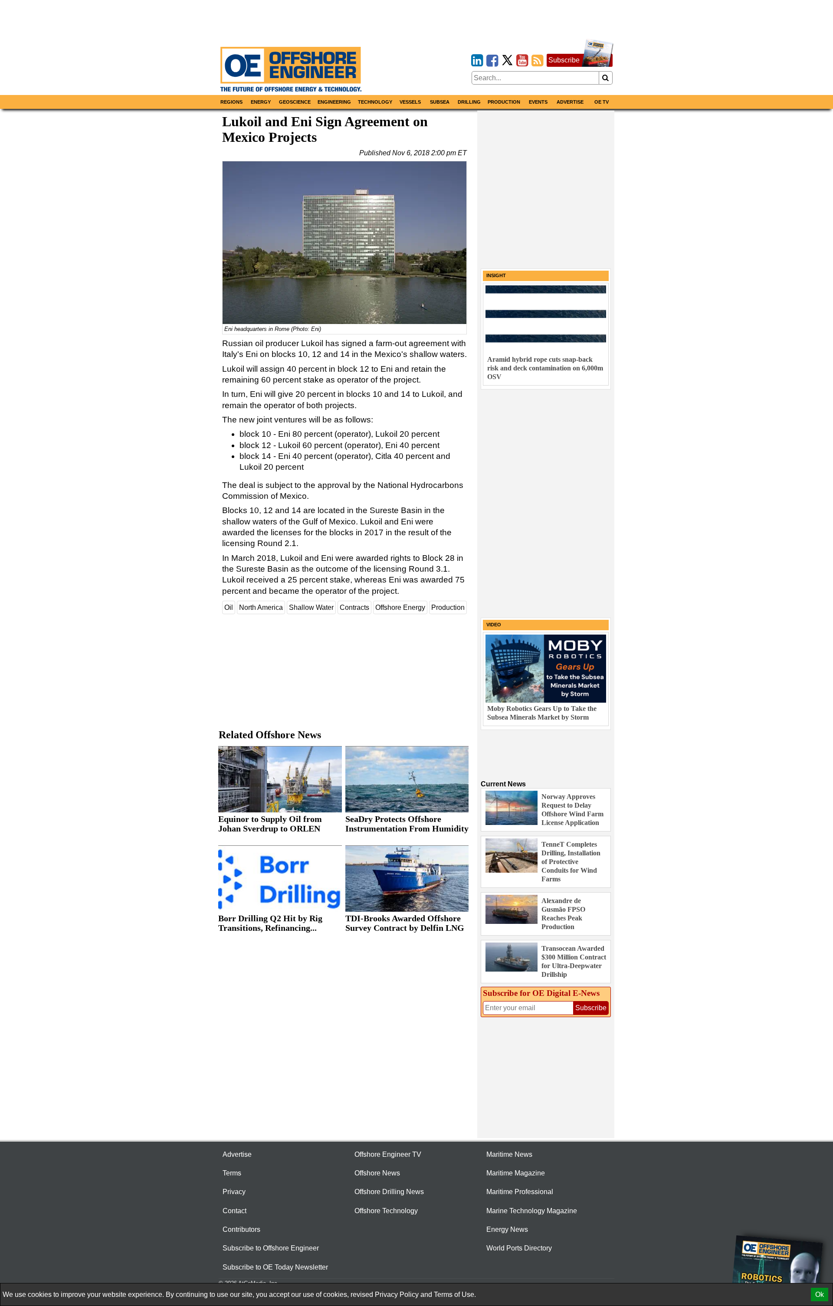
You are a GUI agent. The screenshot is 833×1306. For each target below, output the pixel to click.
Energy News (507, 1229)
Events (538, 102)
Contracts (354, 607)
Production (504, 102)
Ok (819, 1294)
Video (493, 624)
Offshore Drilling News (389, 1191)
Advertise (570, 102)
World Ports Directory (519, 1248)
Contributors (241, 1229)
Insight (496, 275)
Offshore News (377, 1173)
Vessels (410, 102)
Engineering (334, 102)
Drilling (469, 102)
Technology (375, 102)
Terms (232, 1173)
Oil (228, 607)
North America (261, 607)
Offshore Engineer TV (387, 1154)
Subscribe (564, 60)
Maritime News (509, 1154)
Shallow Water (311, 607)
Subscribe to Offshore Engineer (271, 1248)
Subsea (439, 102)
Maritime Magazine (515, 1173)
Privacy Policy (397, 1294)
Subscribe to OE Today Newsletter (275, 1267)
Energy (261, 102)
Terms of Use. (455, 1294)
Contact (234, 1210)
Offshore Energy (400, 607)
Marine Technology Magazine (531, 1210)
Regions (231, 102)
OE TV (601, 102)
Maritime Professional (519, 1191)
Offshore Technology (386, 1210)
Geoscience (295, 102)
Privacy (234, 1191)
